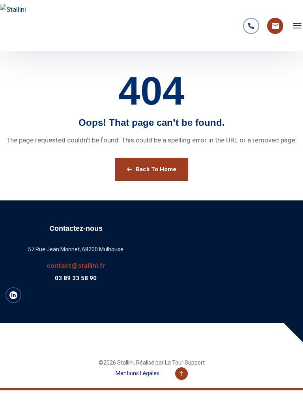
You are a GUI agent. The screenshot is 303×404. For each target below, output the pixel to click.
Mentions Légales (137, 373)
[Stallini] (21, 25)
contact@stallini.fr (76, 265)
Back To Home (156, 169)
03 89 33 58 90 (76, 278)
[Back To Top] (181, 373)
